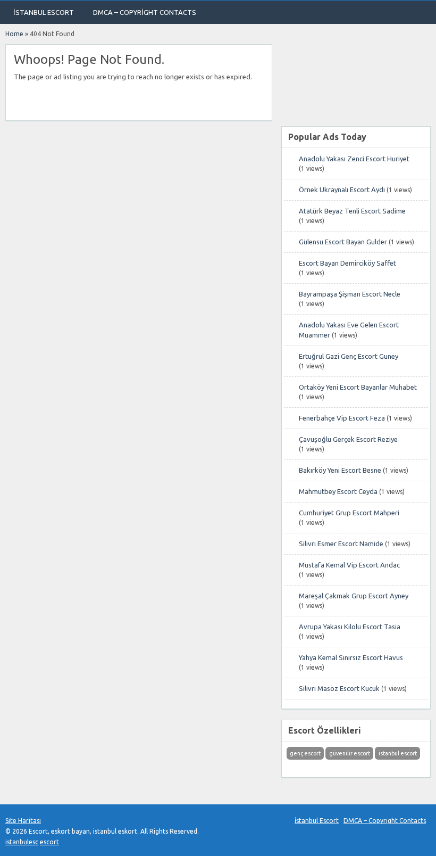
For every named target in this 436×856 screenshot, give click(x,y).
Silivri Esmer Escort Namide (341, 543)
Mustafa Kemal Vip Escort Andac (349, 565)
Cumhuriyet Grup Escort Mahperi (349, 512)
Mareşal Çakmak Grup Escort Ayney (353, 595)
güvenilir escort (349, 753)
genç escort (305, 753)
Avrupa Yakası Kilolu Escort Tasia (349, 626)
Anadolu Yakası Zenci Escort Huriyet (354, 158)
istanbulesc (21, 841)
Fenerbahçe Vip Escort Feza (342, 418)
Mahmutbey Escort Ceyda (338, 491)
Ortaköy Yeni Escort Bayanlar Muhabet (358, 387)
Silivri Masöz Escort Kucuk (339, 688)
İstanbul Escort (43, 12)
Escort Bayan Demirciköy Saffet (347, 263)
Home (14, 33)
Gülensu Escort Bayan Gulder (343, 241)
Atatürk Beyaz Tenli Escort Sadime (352, 211)
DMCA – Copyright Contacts (144, 12)
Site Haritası (23, 820)
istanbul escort (398, 753)
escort (49, 841)
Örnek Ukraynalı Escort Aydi (342, 189)
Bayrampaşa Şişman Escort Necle (349, 294)
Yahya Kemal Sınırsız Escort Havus (351, 657)
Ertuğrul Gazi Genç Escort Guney (348, 356)
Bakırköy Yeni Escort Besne (340, 470)
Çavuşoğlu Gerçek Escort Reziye (348, 439)
